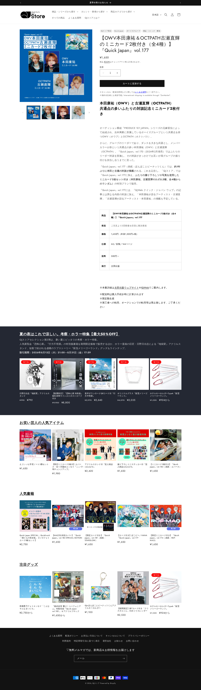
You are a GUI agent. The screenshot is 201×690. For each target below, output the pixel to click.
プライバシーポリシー (138, 635)
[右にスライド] (89, 112)
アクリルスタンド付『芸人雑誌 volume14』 (99, 465)
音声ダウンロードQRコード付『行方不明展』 (100, 394)
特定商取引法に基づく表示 (87, 640)
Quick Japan (119, 31)
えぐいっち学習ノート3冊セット (34, 464)
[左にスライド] (23, 112)
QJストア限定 (106, 31)
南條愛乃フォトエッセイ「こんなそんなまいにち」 (35, 607)
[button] (65, 12)
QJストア (96, 683)
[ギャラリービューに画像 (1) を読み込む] (33, 112)
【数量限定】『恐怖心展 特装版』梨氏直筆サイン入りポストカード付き (67, 396)
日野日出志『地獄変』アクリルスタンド (35, 394)
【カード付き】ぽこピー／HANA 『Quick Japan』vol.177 (132, 536)
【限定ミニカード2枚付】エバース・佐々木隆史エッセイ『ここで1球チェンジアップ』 (67, 467)
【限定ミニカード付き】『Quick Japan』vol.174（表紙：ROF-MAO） (164, 538)
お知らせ (118, 640)
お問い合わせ (132, 640)
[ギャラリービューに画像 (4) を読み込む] (78, 112)
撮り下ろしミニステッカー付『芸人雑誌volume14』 (132, 465)
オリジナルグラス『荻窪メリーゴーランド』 (132, 394)
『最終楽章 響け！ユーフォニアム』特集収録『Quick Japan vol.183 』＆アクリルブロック (66, 609)
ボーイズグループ (133, 31)
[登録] (123, 658)
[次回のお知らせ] (180, 3)
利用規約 (66, 640)
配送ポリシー (71, 635)
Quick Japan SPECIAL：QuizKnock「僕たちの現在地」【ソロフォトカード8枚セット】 (35, 538)
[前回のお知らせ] (20, 3)
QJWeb (145, 287)
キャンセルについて (115, 635)
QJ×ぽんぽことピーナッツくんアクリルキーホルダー (100, 606)
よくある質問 (140, 92)
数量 (102, 67)
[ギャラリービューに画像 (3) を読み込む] (63, 112)
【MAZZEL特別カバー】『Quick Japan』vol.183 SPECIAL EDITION (67, 536)
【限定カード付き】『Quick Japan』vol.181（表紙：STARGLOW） (97, 538)
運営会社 (107, 640)
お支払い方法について (92, 635)
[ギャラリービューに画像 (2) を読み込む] (48, 112)
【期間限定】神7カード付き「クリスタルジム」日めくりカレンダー (133, 609)
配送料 (107, 62)
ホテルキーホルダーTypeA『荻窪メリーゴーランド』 (164, 394)
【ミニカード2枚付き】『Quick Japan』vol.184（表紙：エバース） (165, 465)
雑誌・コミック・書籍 (151, 31)
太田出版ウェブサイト (126, 287)
